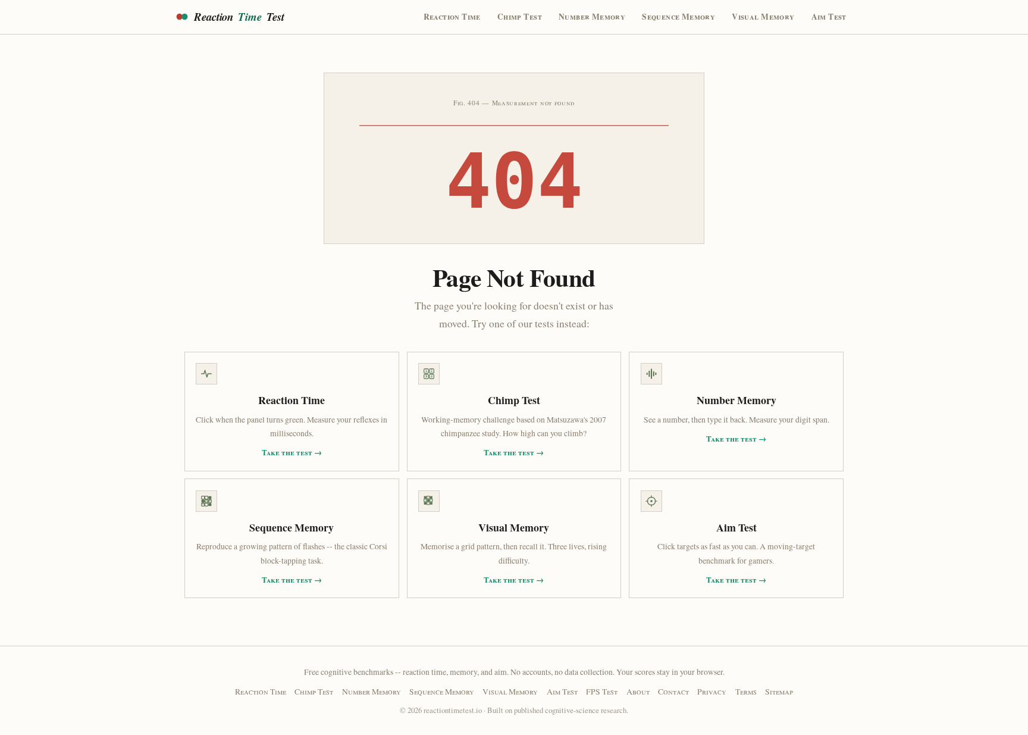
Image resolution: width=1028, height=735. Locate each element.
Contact (673, 691)
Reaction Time (452, 17)
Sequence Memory (678, 17)
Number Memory (592, 17)
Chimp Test (519, 17)
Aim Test (829, 17)
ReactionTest (239, 16)
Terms (746, 691)
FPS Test (602, 691)
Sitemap (779, 691)
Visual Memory (763, 17)
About (638, 691)
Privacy (711, 691)
